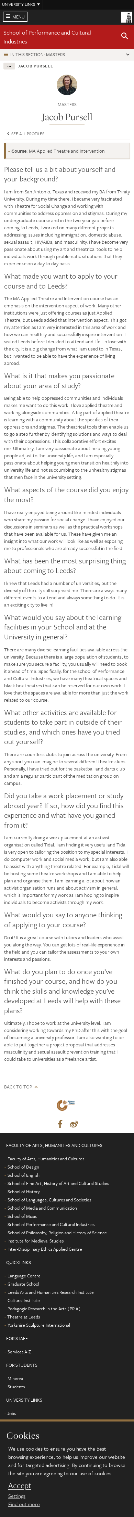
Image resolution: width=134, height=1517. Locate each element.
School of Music (22, 1216)
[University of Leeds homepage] (126, 16)
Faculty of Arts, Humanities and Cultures (46, 1158)
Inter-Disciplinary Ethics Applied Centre (45, 1249)
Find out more (24, 1504)
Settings (16, 1496)
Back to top (18, 1087)
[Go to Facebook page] (60, 1124)
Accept (19, 1485)
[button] (125, 37)
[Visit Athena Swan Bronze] (67, 1107)
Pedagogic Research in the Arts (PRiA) (44, 1308)
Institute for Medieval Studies (36, 1240)
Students (16, 1386)
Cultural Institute (24, 1300)
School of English (24, 1175)
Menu (18, 16)
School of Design (23, 1166)
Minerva (15, 1378)
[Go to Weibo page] (74, 1124)
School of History (24, 1191)
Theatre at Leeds (23, 1316)
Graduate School (23, 1283)
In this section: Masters (37, 54)
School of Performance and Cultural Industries (51, 1224)
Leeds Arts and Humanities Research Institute (51, 1292)
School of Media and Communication (42, 1207)
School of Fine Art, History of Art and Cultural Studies (58, 1183)
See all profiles (27, 133)
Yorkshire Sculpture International (39, 1325)
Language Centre (24, 1275)
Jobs (11, 1413)
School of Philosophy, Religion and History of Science (57, 1232)
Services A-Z (19, 1351)
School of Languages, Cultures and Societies (49, 1199)
